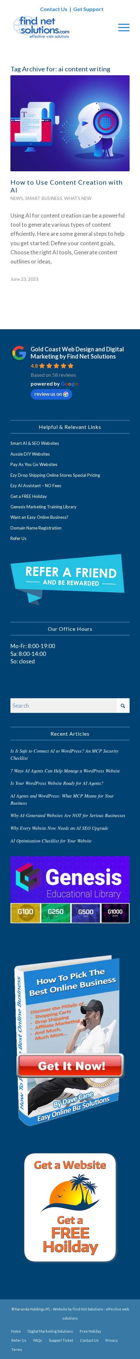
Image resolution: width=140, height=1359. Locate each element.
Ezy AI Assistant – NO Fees (35, 485)
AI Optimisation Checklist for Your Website (50, 841)
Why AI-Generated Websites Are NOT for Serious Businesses (67, 815)
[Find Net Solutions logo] (57, 27)
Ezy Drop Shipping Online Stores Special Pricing (55, 475)
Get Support (88, 9)
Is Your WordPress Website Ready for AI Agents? (56, 783)
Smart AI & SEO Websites (34, 443)
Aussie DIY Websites (30, 454)
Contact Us (53, 9)
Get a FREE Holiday (28, 496)
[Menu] (121, 27)
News (16, 198)
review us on (48, 393)
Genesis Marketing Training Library (43, 506)
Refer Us (18, 538)
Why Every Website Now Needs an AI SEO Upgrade (59, 828)
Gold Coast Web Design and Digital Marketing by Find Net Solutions (77, 353)
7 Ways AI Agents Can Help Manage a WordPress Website (65, 771)
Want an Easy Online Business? (39, 517)
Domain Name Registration (36, 528)
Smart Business (43, 198)
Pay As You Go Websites (33, 464)
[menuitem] (121, 27)
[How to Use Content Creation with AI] (70, 123)
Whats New (77, 198)
